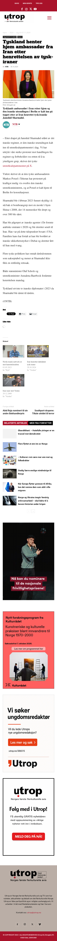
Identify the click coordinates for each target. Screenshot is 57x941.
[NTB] (8, 124)
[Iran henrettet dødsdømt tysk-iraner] (38, 351)
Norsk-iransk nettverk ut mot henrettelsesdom (12, 363)
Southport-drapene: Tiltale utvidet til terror (43, 412)
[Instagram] (25, 924)
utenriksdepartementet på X (17, 165)
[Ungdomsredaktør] (28, 771)
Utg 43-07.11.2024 (23, 32)
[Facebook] (17, 924)
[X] (32, 924)
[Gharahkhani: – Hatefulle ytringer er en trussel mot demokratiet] (10, 433)
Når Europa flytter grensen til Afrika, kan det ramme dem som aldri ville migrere (35, 487)
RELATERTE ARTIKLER (15, 423)
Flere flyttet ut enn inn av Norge (32, 444)
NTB (6, 67)
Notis (20, 37)
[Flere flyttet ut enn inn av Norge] (10, 447)
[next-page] (33, 511)
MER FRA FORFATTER (40, 423)
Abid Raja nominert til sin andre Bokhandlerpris (15, 412)
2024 (11, 32)
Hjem (5, 32)
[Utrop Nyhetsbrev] (28, 854)
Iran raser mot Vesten (11, 390)
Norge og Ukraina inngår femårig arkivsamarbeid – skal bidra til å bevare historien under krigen (33, 500)
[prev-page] (28, 511)
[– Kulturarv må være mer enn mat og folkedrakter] (10, 460)
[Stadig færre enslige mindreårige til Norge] (10, 473)
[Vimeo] (39, 924)
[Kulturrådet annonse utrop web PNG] (28, 687)
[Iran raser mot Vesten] (13, 380)
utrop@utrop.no (34, 912)
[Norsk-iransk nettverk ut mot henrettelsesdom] (13, 351)
